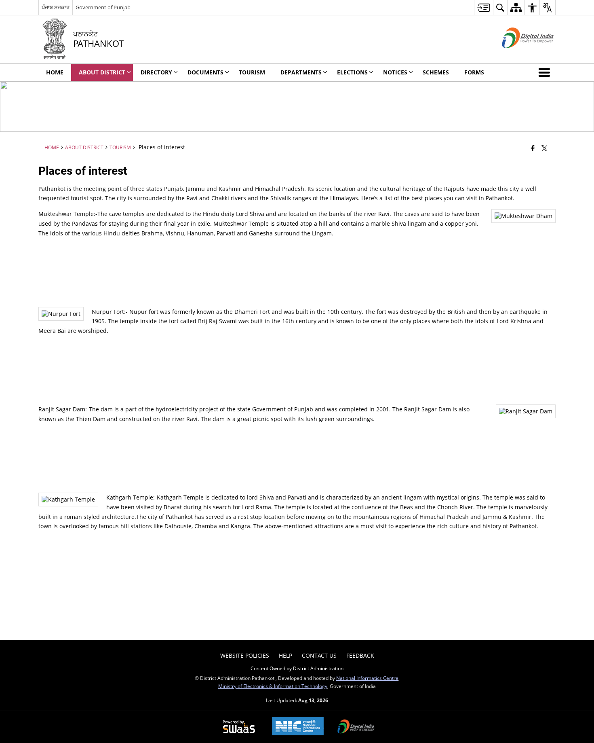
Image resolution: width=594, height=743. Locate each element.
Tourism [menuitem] (252, 72)
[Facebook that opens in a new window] (533, 148)
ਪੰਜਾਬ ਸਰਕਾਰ (56, 7)
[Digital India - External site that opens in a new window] (518, 55)
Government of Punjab (103, 7)
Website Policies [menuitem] (244, 655)
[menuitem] (483, 7)
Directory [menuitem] (156, 72)
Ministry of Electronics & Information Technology (272, 686)
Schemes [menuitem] (436, 72)
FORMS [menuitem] (474, 72)
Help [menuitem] (285, 655)
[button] (546, 72)
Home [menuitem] (54, 72)
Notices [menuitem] (395, 72)
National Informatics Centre (367, 678)
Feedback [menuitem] (360, 655)
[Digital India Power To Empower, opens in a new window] (356, 727)
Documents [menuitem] (205, 72)
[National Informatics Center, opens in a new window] (298, 727)
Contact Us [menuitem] (319, 655)
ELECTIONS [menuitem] (352, 72)
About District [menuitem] (102, 72)
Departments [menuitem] (301, 72)
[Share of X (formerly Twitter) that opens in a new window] (544, 148)
